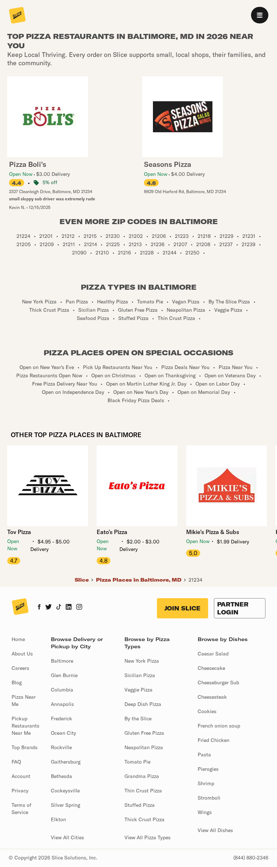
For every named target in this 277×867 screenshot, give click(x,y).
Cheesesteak (212, 697)
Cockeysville (65, 790)
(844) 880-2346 (250, 857)
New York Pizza (141, 661)
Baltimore (62, 661)
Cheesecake (211, 668)
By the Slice (137, 718)
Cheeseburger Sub (218, 682)
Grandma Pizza (141, 776)
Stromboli (209, 798)
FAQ (16, 762)
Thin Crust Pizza (143, 790)
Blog (17, 682)
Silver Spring (65, 805)
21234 (195, 580)
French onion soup (219, 725)
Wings (205, 812)
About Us (22, 653)
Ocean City (63, 733)
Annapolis (62, 704)
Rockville (61, 747)
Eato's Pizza (112, 531)
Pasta (204, 754)
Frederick (61, 718)
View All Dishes (215, 830)
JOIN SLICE (182, 608)
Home (18, 639)
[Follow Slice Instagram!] (79, 607)
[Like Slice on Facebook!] (39, 607)
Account (21, 776)
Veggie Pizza (138, 689)
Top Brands (25, 747)
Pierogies (208, 769)
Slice (82, 580)
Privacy (20, 790)
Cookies (207, 711)
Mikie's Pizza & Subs (212, 531)
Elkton (58, 819)
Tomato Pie (137, 762)
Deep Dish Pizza (142, 704)
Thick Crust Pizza (144, 819)
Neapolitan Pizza (143, 747)
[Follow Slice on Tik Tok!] (58, 607)
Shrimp (206, 783)
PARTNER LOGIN (233, 608)
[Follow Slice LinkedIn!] (69, 607)
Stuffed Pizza (139, 805)
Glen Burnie (64, 675)
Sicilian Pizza (139, 675)
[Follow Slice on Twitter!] (48, 607)
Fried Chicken (213, 740)
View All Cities (67, 837)
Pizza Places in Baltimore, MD (138, 580)
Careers (20, 668)
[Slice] (17, 16)
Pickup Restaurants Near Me (25, 725)
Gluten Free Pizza (144, 733)
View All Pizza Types (147, 837)
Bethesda (61, 776)
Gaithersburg (65, 762)
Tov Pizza (19, 531)
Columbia (62, 689)
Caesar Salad (213, 653)
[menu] (259, 15)
